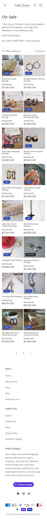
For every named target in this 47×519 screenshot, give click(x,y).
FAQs (7, 427)
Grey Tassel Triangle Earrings (32, 189)
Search (8, 415)
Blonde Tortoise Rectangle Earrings (31, 116)
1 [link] (16, 353)
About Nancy (11, 381)
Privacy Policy (11, 433)
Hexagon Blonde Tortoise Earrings (34, 80)
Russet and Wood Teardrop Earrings (31, 334)
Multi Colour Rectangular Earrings (12, 189)
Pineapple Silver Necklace (12, 260)
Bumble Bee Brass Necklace (31, 225)
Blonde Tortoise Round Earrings (33, 152)
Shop (7, 387)
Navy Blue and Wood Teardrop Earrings (10, 334)
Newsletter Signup (13, 439)
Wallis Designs (18, 514)
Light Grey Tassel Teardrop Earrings (9, 225)
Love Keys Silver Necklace (12, 297)
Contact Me (10, 421)
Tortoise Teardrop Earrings (9, 116)
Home (8, 376)
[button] (5, 5)
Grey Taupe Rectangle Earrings (11, 152)
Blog (7, 393)
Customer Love (12, 399)
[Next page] (30, 353)
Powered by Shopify (32, 514)
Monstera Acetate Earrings (9, 80)
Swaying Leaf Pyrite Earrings (31, 261)
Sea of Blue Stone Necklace (31, 298)
